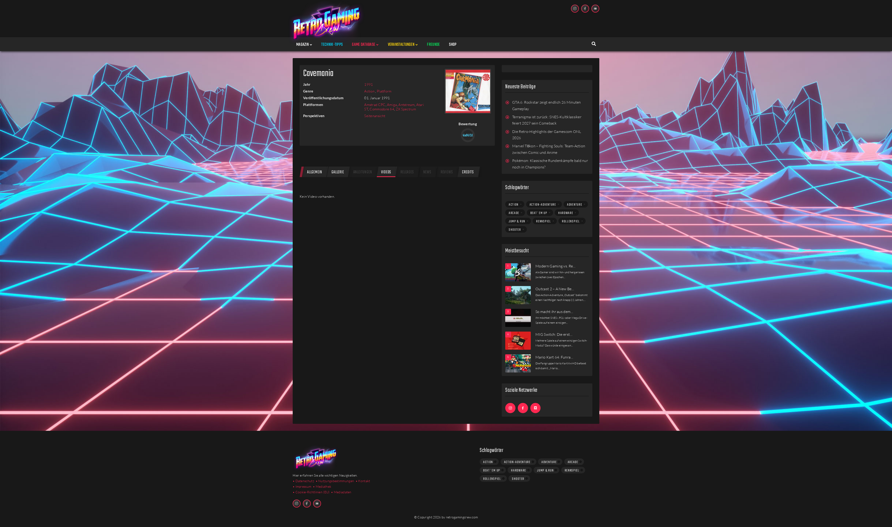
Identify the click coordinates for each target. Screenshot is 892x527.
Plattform (384, 91)
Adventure (574, 205)
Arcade (514, 213)
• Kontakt (363, 481)
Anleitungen (362, 172)
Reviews (447, 172)
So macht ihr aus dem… (554, 311)
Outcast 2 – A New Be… (554, 289)
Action (369, 91)
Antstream (406, 104)
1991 (368, 84)
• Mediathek (322, 486)
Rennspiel (543, 221)
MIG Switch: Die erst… (554, 334)
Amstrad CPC (374, 104)
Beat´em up (538, 213)
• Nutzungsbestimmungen (335, 481)
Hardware (565, 213)
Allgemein (314, 172)
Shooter (515, 230)
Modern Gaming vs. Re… (555, 266)
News (427, 172)
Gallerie (337, 172)
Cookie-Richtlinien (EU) (312, 492)
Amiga (392, 104)
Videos (386, 172)
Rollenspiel (571, 221)
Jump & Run (517, 221)
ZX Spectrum (406, 109)
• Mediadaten (341, 492)
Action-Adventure (543, 205)
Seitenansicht (374, 116)
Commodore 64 (382, 109)
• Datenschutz (303, 481)
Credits (468, 172)
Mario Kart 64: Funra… (554, 357)
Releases (407, 172)
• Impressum (302, 486)
